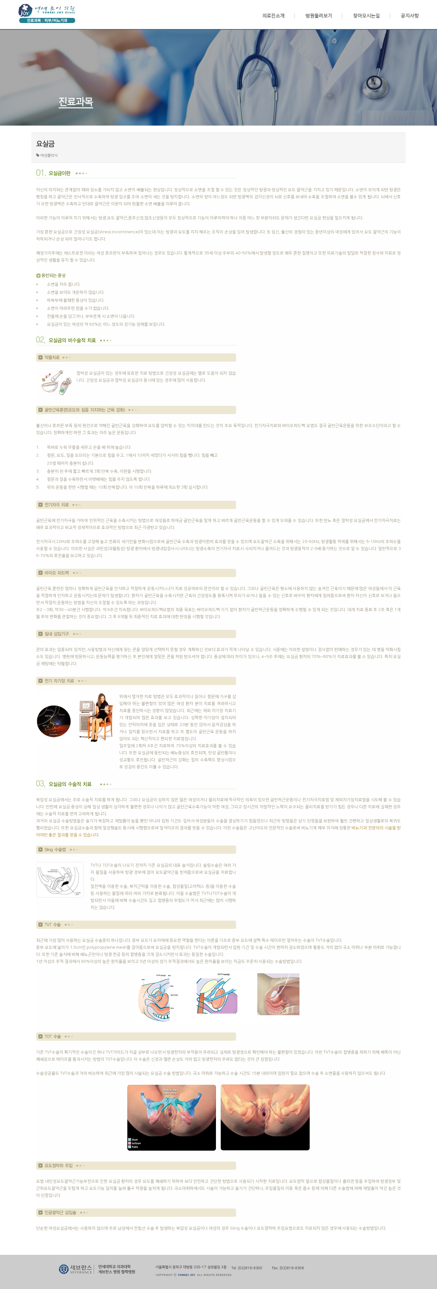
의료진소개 (273, 16)
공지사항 (410, 16)
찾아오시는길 (366, 16)
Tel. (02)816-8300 (246, 1267)
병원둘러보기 (319, 16)
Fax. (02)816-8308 (288, 1267)
